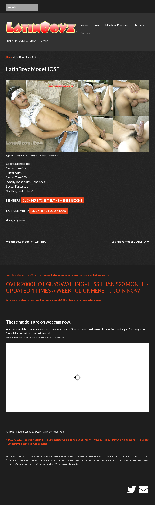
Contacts (86, 33)
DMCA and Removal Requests (130, 439)
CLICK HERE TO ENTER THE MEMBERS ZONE (52, 200)
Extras (138, 25)
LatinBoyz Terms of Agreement (27, 443)
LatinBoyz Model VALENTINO (27, 241)
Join (96, 25)
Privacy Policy (101, 439)
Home (84, 25)
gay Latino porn (98, 275)
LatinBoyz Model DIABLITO (129, 241)
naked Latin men (53, 275)
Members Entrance (116, 25)
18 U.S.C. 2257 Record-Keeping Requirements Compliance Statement (48, 439)
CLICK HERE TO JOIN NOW (49, 210)
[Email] (143, 489)
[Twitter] (131, 489)
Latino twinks (73, 275)
